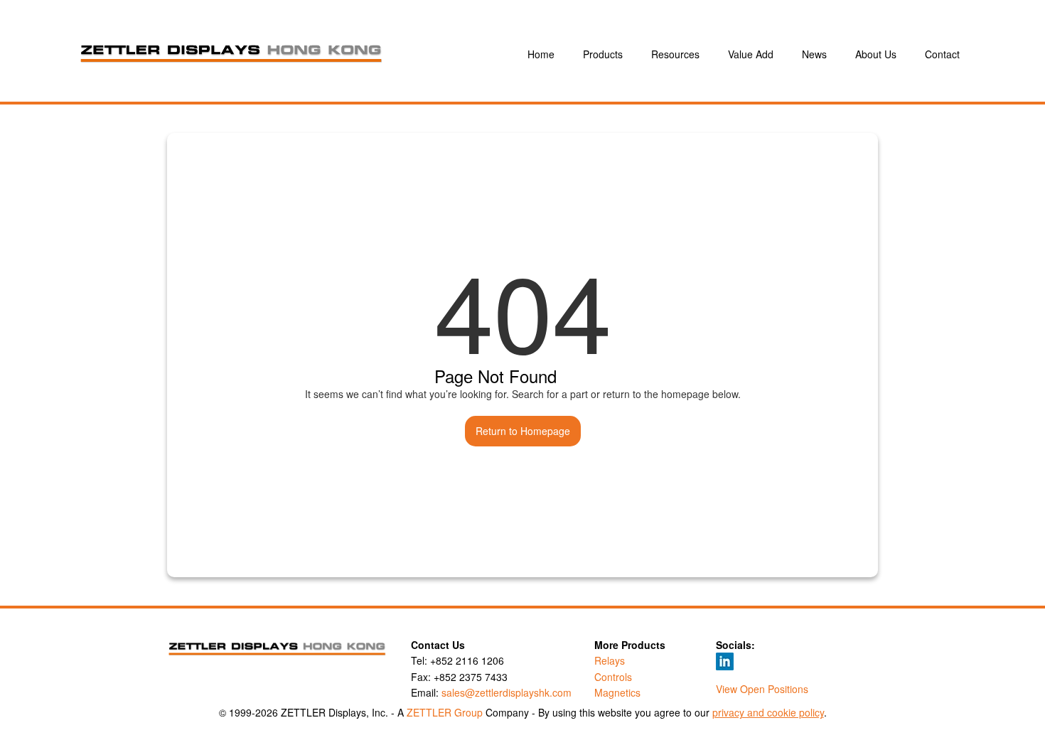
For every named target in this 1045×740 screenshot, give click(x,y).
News (814, 54)
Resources (675, 54)
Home (540, 54)
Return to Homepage (523, 431)
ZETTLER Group (445, 712)
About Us (875, 54)
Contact (942, 54)
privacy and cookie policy (768, 712)
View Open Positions (762, 689)
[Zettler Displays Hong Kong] (299, 54)
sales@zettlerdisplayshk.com (506, 692)
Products (603, 54)
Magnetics (617, 692)
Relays (609, 660)
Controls (613, 677)
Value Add (750, 54)
